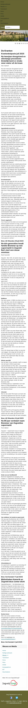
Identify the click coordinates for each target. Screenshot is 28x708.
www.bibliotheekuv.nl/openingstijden (11, 628)
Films (2, 13)
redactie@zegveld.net (15, 703)
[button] (23, 35)
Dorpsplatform (5, 18)
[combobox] (12, 27)
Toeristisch (4, 9)
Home (2, 2)
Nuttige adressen (5, 4)
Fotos (2, 11)
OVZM (2, 16)
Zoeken (3, 27)
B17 (2, 21)
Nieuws (3, 6)
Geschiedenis (4, 23)
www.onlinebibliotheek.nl (8, 639)
